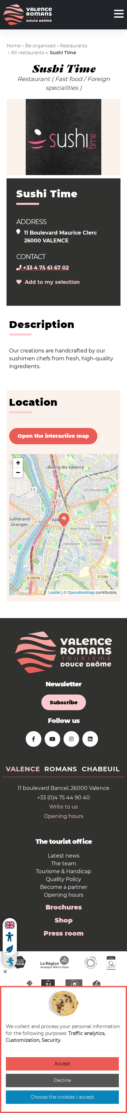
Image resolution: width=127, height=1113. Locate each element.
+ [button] (18, 463)
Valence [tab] (23, 769)
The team (63, 863)
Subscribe (64, 702)
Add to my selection (50, 282)
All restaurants (27, 53)
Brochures (64, 907)
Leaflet (55, 592)
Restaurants (73, 46)
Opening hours (63, 816)
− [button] (18, 472)
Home (14, 46)
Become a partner (63, 887)
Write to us (63, 807)
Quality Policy (63, 879)
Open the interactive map (53, 436)
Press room (64, 933)
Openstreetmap (81, 592)
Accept (62, 1064)
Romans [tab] (60, 769)
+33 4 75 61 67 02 (45, 268)
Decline (62, 1080)
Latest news (63, 856)
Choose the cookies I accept (62, 1097)
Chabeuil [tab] (101, 769)
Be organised (40, 46)
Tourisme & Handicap (63, 871)
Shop (64, 920)
